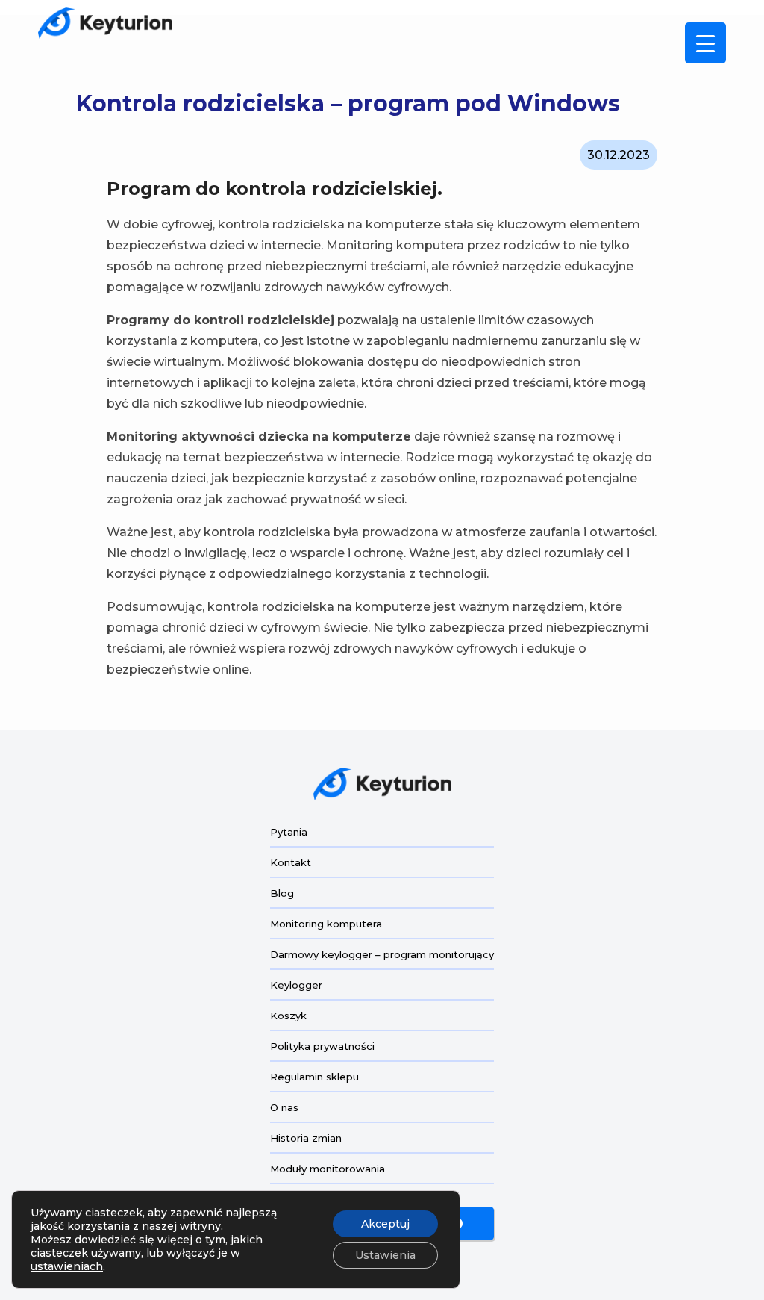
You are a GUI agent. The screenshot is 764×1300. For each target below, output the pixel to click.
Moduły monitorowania (327, 1169)
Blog (282, 893)
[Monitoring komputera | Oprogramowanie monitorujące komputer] (105, 23)
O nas (284, 1107)
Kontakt (290, 862)
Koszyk (288, 1015)
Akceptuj (385, 1224)
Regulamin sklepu (314, 1077)
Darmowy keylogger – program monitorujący (382, 954)
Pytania (288, 832)
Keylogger (296, 985)
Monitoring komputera (326, 924)
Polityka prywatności (322, 1046)
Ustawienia (385, 1255)
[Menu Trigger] (705, 42)
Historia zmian (306, 1138)
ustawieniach (67, 1266)
